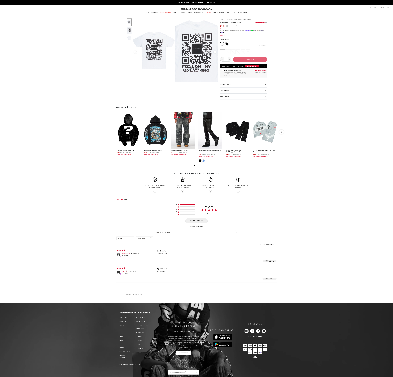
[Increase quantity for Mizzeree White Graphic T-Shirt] (229, 59)
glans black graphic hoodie (153, 150)
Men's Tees (229, 19)
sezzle (138, 357)
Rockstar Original (255, 336)
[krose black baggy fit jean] (183, 130)
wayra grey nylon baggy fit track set (264, 151)
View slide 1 (194, 165)
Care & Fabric (224, 90)
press (122, 347)
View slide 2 (196, 165)
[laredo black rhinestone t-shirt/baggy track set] (237, 130)
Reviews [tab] (119, 199)
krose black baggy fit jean (179, 150)
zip (137, 361)
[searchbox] (198, 232)
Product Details (225, 84)
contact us (140, 321)
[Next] (215, 52)
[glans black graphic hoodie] (155, 130)
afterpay (139, 352)
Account (373, 7)
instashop (140, 332)
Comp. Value (232, 26)
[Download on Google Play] (222, 344)
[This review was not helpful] (273, 261)
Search (381, 7)
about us (123, 317)
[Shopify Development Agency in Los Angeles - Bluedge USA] (255, 357)
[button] (152, 13)
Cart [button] (389, 7)
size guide (124, 325)
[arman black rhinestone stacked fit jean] (210, 130)
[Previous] (135, 52)
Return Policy (224, 96)
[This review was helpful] (270, 261)
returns (139, 340)
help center (140, 317)
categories (124, 330)
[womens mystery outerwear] (128, 130)
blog (138, 344)
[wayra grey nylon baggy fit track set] (264, 130)
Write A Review (196, 221)
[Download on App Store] (222, 337)
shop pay (139, 348)
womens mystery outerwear (126, 150)
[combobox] (125, 238)
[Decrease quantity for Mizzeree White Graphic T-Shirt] (222, 59)
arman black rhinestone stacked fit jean (210, 151)
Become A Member (240, 28)
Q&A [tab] (125, 199)
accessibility (125, 351)
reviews (123, 321)
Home (221, 19)
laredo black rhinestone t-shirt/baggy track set (234, 151)
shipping (139, 336)
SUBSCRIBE (183, 353)
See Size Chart (262, 45)
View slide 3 (198, 165)
